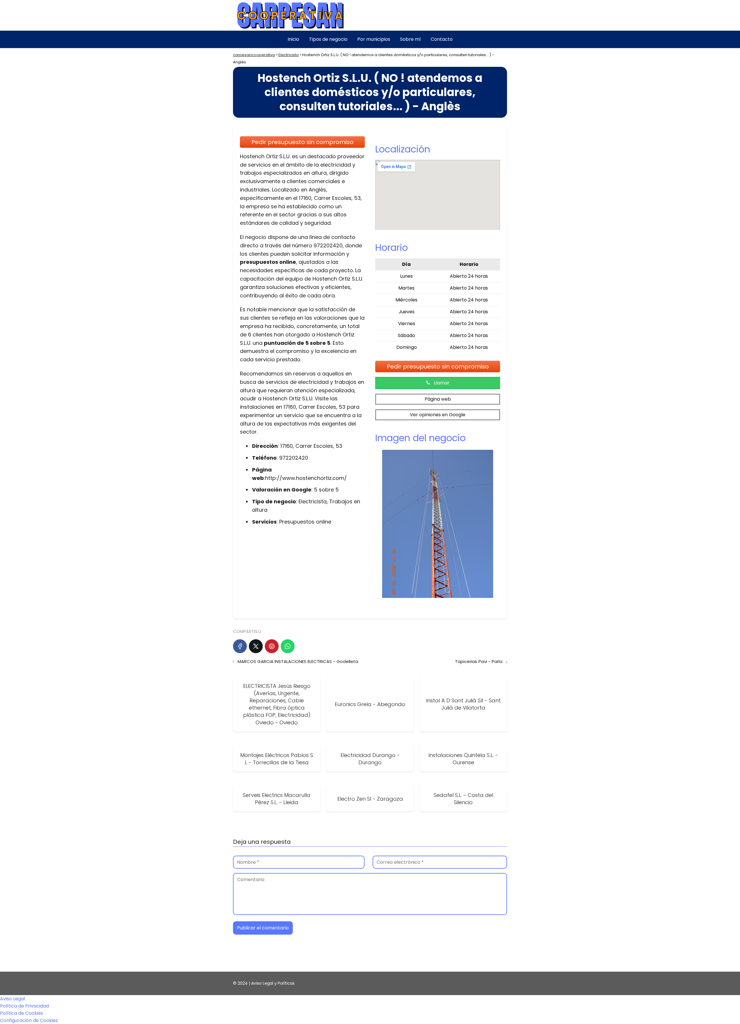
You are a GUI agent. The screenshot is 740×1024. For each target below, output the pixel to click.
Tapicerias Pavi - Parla (478, 661)
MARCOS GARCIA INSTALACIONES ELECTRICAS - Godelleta (298, 661)
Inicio (293, 39)
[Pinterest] (272, 646)
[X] (256, 646)
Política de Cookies (21, 1013)
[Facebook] (240, 646)
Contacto (442, 39)
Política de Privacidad (24, 1006)
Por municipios (373, 39)
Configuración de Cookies (29, 1020)
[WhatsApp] (288, 646)
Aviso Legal (12, 998)
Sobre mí (410, 39)
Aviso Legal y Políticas (273, 983)
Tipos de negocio (328, 39)
